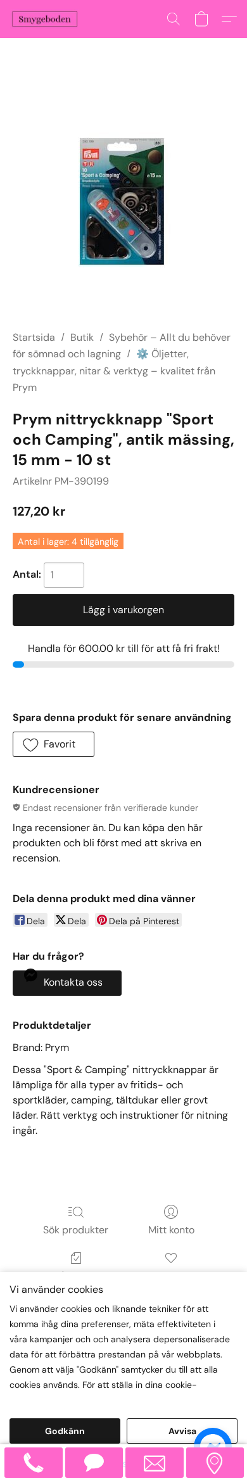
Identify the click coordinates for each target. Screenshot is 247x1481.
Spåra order (75, 1276)
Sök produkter (75, 1229)
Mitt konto (171, 1229)
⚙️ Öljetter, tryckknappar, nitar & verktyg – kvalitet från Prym (114, 370)
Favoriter (171, 1276)
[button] (46, 19)
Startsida (34, 337)
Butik (82, 337)
